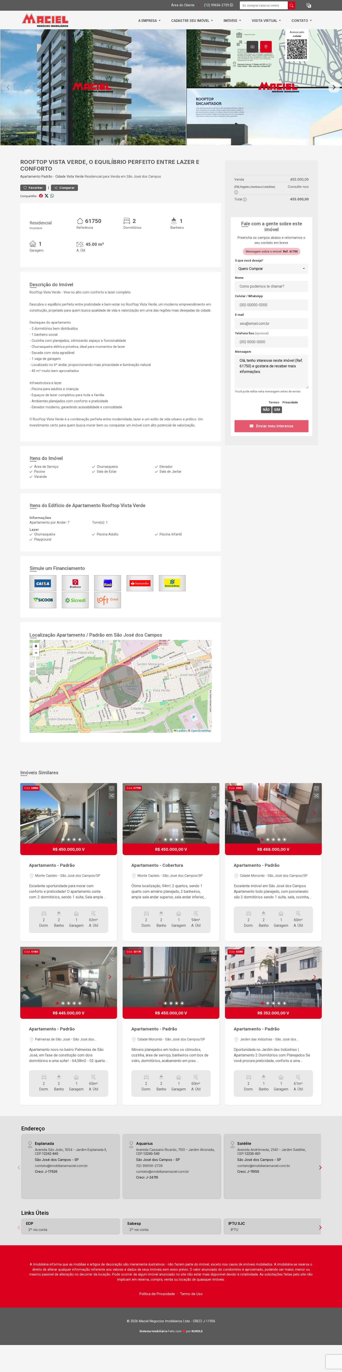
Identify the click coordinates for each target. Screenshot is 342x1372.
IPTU (234, 1230)
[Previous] (28, 813)
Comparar (67, 187)
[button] (309, 5)
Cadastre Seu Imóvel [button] (190, 21)
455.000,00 (299, 179)
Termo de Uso (191, 1294)
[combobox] (271, 269)
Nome (239, 277)
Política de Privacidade (157, 1294)
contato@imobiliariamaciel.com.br (61, 1166)
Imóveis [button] (231, 21)
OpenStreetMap (201, 730)
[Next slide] (334, 87)
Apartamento (30, 177)
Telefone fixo (252, 333)
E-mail (239, 314)
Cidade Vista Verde (69, 177)
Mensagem (243, 351)
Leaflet (181, 730)
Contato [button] (300, 21)
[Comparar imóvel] (112, 796)
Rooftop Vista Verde (123, 505)
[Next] (109, 813)
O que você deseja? (249, 260)
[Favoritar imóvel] (112, 789)
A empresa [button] (148, 21)
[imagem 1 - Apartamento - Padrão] (68, 813)
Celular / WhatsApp (249, 296)
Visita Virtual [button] (265, 21)
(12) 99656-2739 (217, 5)
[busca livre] (291, 5)
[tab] (252, 47)
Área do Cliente (182, 5)
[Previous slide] (7, 87)
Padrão (46, 177)
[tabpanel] (171, 87)
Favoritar (35, 187)
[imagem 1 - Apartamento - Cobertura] (171, 813)
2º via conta (37, 1230)
